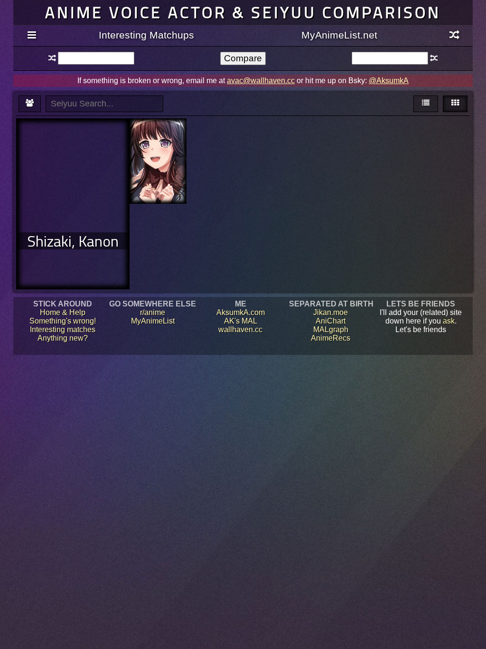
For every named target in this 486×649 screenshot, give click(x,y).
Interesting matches (62, 329)
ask (449, 321)
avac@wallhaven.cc (261, 80)
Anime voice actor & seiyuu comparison (243, 12)
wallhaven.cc (240, 329)
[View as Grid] (455, 103)
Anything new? (62, 338)
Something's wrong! (62, 321)
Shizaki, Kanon (73, 240)
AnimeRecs (330, 338)
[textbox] (96, 58)
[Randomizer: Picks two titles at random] (454, 36)
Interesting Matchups (146, 34)
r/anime (152, 312)
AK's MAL (240, 321)
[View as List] (425, 103)
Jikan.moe (330, 312)
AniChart (331, 321)
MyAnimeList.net (339, 34)
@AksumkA (389, 80)
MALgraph (330, 329)
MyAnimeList (153, 321)
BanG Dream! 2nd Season (158, 144)
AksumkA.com (240, 312)
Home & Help (62, 312)
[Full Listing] (31, 36)
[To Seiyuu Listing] (30, 103)
